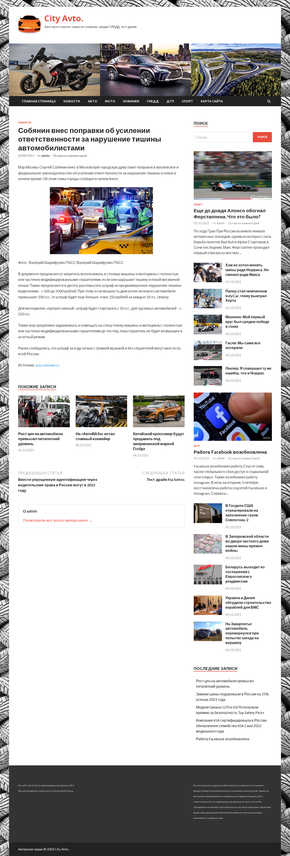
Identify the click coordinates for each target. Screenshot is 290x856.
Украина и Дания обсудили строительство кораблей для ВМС (248, 602)
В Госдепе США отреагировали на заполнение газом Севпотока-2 (241, 512)
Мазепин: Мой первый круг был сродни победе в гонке (247, 321)
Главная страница (39, 101)
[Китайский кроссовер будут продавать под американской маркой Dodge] (159, 428)
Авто (92, 101)
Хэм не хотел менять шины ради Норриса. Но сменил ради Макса (247, 270)
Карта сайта (212, 101)
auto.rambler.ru (47, 365)
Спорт (187, 101)
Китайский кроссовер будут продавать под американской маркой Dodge (158, 441)
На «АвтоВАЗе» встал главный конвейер (95, 436)
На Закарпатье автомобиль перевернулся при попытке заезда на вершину (242, 633)
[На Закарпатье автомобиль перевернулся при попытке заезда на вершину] (208, 639)
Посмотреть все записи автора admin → (57, 520)
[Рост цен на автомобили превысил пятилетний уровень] (44, 428)
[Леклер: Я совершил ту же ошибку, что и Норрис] (208, 384)
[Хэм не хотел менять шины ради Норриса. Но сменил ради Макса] (208, 281)
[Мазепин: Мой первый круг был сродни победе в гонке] (208, 333)
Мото (110, 101)
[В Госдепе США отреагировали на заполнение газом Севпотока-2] (208, 521)
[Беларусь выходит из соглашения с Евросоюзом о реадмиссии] (208, 583)
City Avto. (63, 18)
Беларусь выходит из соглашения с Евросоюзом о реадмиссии (245, 574)
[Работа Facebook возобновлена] (233, 441)
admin (45, 155)
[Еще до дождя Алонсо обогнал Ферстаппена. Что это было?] (233, 200)
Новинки (131, 101)
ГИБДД (153, 101)
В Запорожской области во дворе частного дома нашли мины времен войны (247, 543)
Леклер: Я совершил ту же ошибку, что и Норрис (248, 370)
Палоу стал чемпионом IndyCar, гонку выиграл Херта (246, 296)
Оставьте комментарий (70, 155)
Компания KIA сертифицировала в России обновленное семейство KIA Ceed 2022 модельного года (231, 725)
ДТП (170, 101)
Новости (71, 101)
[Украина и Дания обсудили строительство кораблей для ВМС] (208, 613)
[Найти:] (233, 137)
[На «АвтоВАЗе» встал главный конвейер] (101, 428)
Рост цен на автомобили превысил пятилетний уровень (40, 438)
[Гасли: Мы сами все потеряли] (208, 359)
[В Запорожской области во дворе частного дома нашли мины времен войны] (208, 552)
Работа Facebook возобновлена (230, 452)
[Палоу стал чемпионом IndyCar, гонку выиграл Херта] (208, 307)
